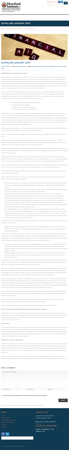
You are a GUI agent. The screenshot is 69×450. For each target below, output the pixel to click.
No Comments (63, 66)
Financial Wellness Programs (8, 420)
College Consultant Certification (14, 28)
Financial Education (6, 418)
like (2, 68)
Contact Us (4, 426)
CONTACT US (52, 2)
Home (2, 415)
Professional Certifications (8, 422)
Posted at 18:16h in (6, 66)
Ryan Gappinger (21, 66)
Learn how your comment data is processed (32, 405)
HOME (2, 28)
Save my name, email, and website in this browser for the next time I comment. (25, 395)
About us (3, 424)
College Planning (54, 66)
